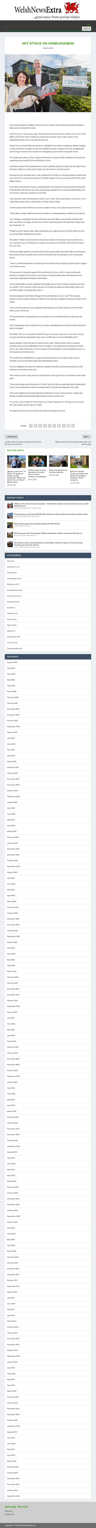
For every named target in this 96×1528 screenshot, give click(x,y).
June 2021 (11, 1024)
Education (27, 508)
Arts (25, 526)
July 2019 (11, 1158)
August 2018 (12, 1222)
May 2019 (11, 1170)
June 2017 (11, 1304)
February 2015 (12, 1467)
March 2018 (11, 1251)
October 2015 (12, 1420)
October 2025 (12, 721)
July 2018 (11, 1228)
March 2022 (11, 971)
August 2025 (12, 732)
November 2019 (13, 1134)
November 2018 (13, 1204)
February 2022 (12, 977)
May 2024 (11, 820)
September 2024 (13, 796)
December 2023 (13, 849)
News (39, 508)
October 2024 (12, 791)
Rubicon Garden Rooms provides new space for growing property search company (79, 475)
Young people (12, 648)
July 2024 (11, 808)
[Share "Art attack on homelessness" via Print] (73, 425)
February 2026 (12, 697)
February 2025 (12, 767)
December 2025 (13, 709)
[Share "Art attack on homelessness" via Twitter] (35, 425)
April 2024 (11, 826)
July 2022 (11, 948)
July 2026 (11, 668)
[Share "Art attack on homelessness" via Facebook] (31, 425)
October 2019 (12, 1140)
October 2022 (12, 931)
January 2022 (12, 983)
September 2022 (13, 936)
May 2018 (11, 1239)
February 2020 (12, 1117)
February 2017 (12, 1327)
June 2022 (11, 954)
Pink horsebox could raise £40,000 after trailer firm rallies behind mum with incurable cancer (51, 514)
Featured (34, 508)
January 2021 (12, 1053)
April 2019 (11, 1175)
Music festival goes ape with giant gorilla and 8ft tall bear (37, 524)
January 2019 (12, 1193)
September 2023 (13, 866)
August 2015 (12, 1432)
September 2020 (13, 1076)
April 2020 (11, 1105)
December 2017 (13, 1269)
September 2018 (13, 1216)
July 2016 (11, 1368)
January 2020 (12, 1123)
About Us (9, 1511)
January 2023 (12, 913)
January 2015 (12, 1473)
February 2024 (12, 837)
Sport (9, 631)
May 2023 (11, 890)
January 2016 (12, 1403)
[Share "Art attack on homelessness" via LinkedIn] (54, 425)
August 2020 (12, 1082)
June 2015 (11, 1444)
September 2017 (13, 1286)
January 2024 (12, 843)
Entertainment (12, 590)
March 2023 (11, 901)
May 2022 (11, 960)
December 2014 (13, 1478)
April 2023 (11, 895)
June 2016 (11, 1374)
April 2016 (11, 1385)
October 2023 (12, 860)
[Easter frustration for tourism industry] (58, 461)
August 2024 (12, 802)
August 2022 (12, 942)
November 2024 (13, 785)
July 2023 (11, 878)
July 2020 (11, 1088)
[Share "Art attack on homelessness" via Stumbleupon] (63, 425)
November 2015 (13, 1414)
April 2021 (11, 1035)
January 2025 (12, 773)
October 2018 (12, 1210)
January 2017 (12, 1333)
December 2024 (13, 779)
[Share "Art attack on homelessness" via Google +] (40, 425)
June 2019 (11, 1164)
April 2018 (11, 1245)
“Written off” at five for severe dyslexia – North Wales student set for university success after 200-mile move (51, 505)
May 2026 (11, 680)
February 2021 (12, 1047)
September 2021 (13, 1006)
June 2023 (11, 884)
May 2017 (11, 1309)
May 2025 (11, 750)
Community (11, 578)
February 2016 (12, 1397)
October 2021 (12, 1000)
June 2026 (11, 674)
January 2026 (12, 703)
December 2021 (13, 989)
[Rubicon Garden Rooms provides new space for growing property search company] (79, 461)
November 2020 (13, 1065)
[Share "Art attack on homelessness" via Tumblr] (45, 425)
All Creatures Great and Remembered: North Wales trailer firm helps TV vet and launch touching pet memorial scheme (48, 544)
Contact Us (9, 1514)
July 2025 (11, 738)
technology (11, 637)
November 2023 (13, 855)
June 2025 (11, 744)
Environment (12, 596)
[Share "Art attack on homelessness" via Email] (68, 425)
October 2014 (12, 1490)
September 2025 (13, 726)
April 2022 (11, 965)
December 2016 (13, 1339)
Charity (32, 516)
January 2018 (12, 1263)
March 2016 (11, 1391)
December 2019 (13, 1129)
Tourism (10, 643)
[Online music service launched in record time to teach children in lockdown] (37, 461)
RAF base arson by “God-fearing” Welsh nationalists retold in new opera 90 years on (48, 533)
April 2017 (11, 1315)
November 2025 (13, 715)
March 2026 (11, 691)
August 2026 (12, 662)
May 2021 (11, 1030)
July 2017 (11, 1298)
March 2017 (11, 1321)
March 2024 (11, 831)
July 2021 (11, 1018)
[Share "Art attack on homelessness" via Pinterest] (49, 425)
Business (27, 516)
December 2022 (13, 919)
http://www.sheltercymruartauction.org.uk (49, 411)
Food (9, 608)
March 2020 (11, 1111)
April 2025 (11, 756)
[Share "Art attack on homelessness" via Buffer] (59, 425)
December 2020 (13, 1059)
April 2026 (11, 686)
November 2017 (13, 1274)
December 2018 (13, 1199)
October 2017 (12, 1280)
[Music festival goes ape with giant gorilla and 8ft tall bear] (10, 525)
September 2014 (13, 1496)
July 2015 (11, 1438)
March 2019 (11, 1181)
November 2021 (13, 995)
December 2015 (13, 1409)
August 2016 (12, 1362)
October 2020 (12, 1070)
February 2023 (12, 907)
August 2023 (12, 872)
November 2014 (13, 1484)
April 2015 (11, 1455)
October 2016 (12, 1350)
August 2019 (12, 1152)
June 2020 (11, 1094)
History (10, 619)
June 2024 (11, 814)
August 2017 (12, 1292)
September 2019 (13, 1146)
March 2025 (11, 761)
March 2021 (11, 1041)
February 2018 (12, 1257)
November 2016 (13, 1344)
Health (9, 613)
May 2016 (11, 1379)
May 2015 (11, 1449)
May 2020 (11, 1100)
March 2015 (11, 1461)
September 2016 (13, 1356)
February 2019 (12, 1187)
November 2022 (13, 925)
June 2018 (11, 1234)
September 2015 (13, 1426)
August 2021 (12, 1012)
